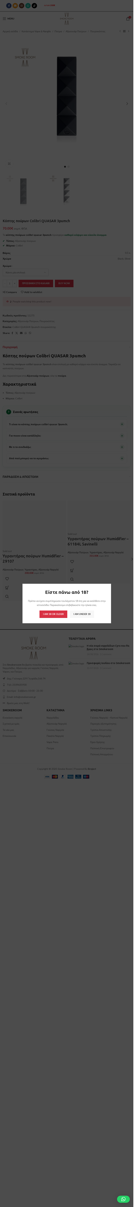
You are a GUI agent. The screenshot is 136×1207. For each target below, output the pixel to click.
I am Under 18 (81, 614)
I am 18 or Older (53, 614)
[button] (123, 1199)
